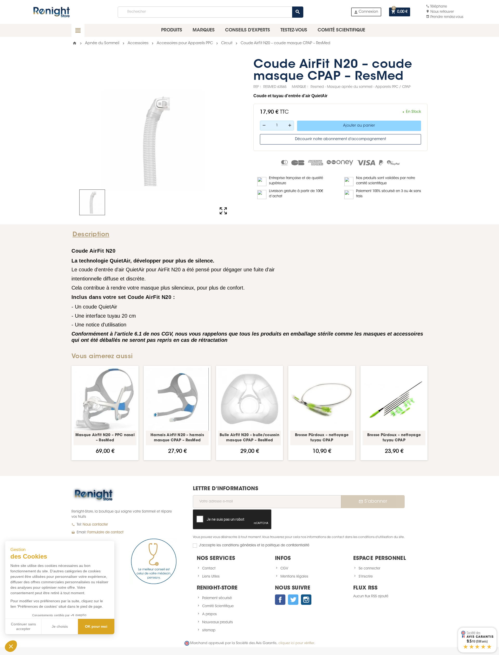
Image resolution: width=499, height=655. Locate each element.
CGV (284, 568)
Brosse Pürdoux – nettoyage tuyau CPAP (322, 438)
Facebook (280, 599)
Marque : (300, 87)
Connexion (366, 12)
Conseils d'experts (247, 30)
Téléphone (436, 6)
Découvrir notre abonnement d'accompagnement (340, 139)
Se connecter (369, 568)
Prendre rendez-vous (444, 17)
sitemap (208, 630)
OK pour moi (96, 626)
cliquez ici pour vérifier (296, 643)
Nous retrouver (440, 12)
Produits (171, 30)
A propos (209, 614)
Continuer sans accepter (23, 626)
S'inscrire (366, 576)
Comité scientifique (341, 30)
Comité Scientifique (218, 606)
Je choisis (60, 626)
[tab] (93, 234)
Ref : (257, 87)
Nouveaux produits (217, 622)
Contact (208, 568)
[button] (11, 646)
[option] (105, 413)
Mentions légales (294, 576)
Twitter (293, 599)
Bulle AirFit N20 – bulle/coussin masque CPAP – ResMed (249, 438)
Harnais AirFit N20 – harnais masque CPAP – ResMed (177, 438)
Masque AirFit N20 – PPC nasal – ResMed (105, 438)
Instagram (306, 599)
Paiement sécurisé (217, 598)
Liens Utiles (211, 576)
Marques (204, 30)
